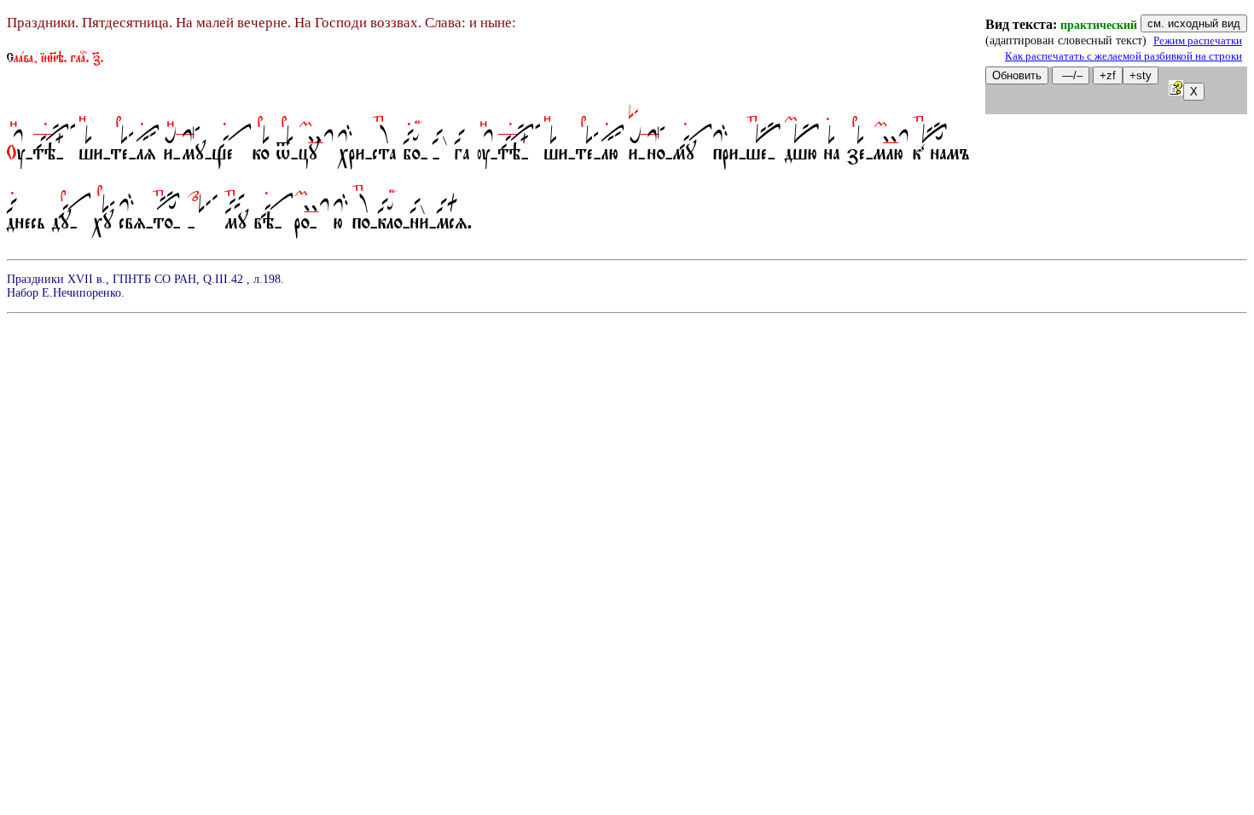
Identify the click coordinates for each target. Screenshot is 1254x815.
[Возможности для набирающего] (1176, 91)
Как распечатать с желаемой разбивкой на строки (1123, 56)
